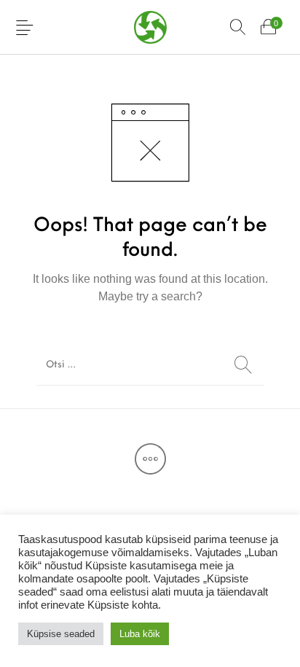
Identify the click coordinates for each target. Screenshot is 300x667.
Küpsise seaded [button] (61, 633)
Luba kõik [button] (139, 633)
